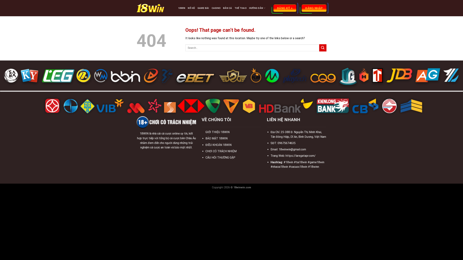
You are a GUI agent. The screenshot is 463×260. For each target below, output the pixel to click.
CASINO (216, 8)
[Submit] (322, 47)
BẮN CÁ (227, 8)
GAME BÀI (203, 8)
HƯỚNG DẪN (256, 8)
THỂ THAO (241, 8)
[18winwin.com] (155, 8)
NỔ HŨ (191, 8)
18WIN (181, 8)
